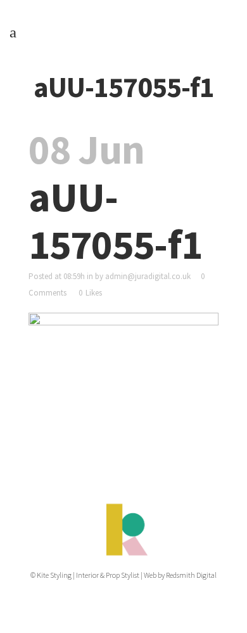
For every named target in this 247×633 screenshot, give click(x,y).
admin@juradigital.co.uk (148, 276)
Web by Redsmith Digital (180, 575)
